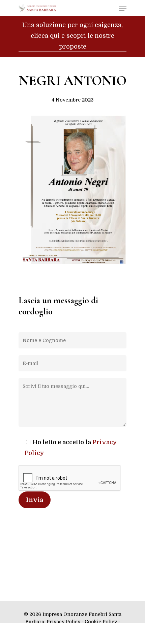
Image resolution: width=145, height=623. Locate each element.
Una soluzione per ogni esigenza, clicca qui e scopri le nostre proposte (72, 36)
